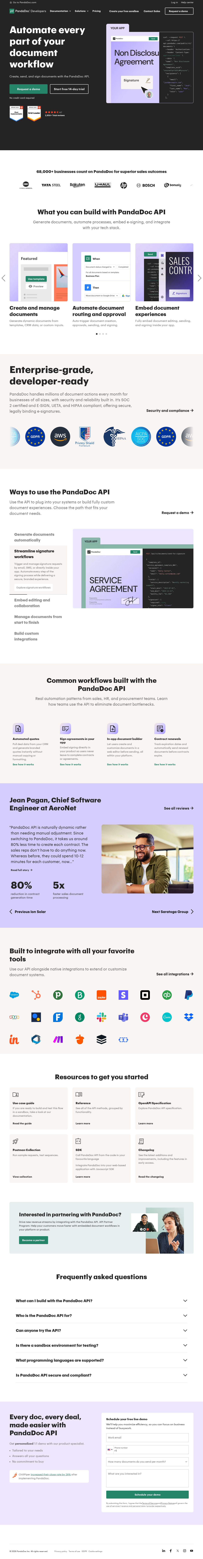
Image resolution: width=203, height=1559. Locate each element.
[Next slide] (199, 278)
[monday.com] (80, 995)
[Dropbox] (188, 1017)
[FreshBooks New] (58, 1017)
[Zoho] (14, 1017)
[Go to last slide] (3, 278)
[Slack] (101, 1017)
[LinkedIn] (164, 1551)
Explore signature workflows (33, 587)
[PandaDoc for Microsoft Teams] (123, 1017)
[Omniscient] (36, 1039)
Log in (174, 2)
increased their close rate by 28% (51, 1474)
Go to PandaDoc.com (24, 2)
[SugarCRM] (101, 1039)
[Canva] (167, 1017)
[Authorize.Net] (36, 1017)
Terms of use (74, 1551)
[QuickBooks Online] (167, 995)
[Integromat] (58, 1039)
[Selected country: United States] (110, 1449)
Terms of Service (149, 1503)
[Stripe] (123, 995)
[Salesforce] (14, 995)
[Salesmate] (123, 1039)
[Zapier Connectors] (101, 995)
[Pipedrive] (58, 995)
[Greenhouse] (80, 1017)
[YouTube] (191, 1551)
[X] (178, 1551)
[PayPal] (188, 995)
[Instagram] (185, 1551)
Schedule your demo (147, 1494)
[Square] (145, 995)
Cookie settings (95, 1551)
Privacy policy (60, 1551)
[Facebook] (171, 1551)
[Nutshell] (80, 1039)
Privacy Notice (167, 1503)
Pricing (96, 11)
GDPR (84, 1551)
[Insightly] (14, 1039)
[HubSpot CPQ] (36, 995)
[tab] (97, 334)
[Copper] (145, 1017)
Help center (187, 2)
